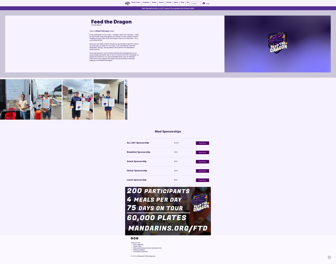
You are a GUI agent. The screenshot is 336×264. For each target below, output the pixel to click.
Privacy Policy (137, 246)
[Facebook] (132, 238)
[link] (148, 142)
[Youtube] (134, 238)
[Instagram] (137, 238)
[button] (135, 3)
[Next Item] (124, 99)
